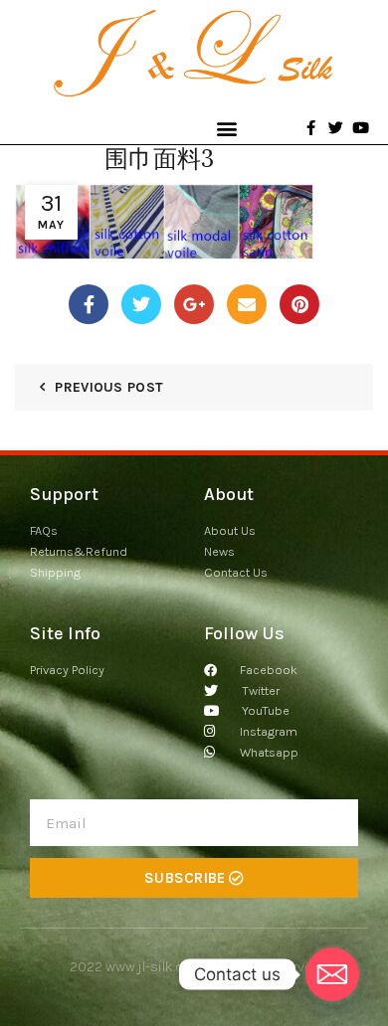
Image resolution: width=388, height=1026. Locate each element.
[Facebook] (88, 304)
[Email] (247, 304)
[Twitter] (141, 304)
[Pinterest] (299, 304)
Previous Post (109, 387)
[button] (226, 127)
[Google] (194, 304)
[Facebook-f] (310, 127)
